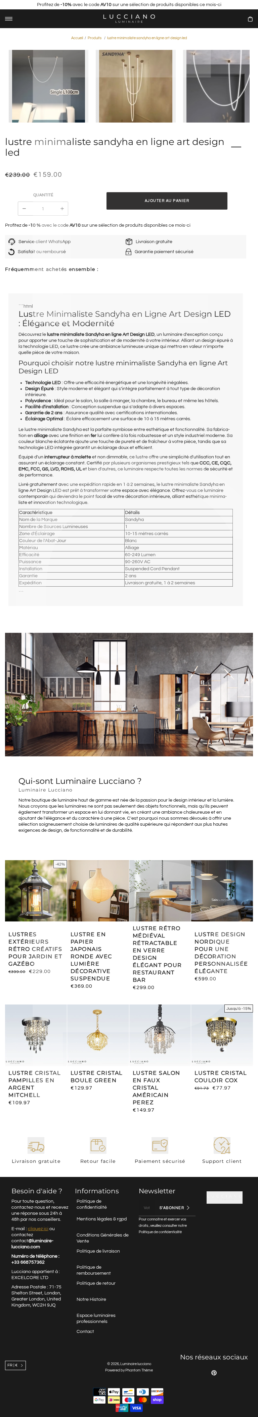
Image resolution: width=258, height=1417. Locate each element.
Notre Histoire (91, 1299)
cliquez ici (38, 1228)
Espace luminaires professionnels (96, 1318)
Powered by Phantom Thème (129, 1370)
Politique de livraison (98, 1251)
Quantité (43, 195)
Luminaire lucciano (135, 1364)
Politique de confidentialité (92, 1204)
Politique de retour (96, 1283)
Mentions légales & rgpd (102, 1219)
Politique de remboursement (94, 1270)
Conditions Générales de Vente (103, 1238)
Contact (85, 1331)
